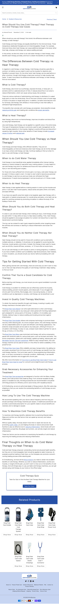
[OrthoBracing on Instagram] (31, 581)
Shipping (28, 591)
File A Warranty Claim (45, 589)
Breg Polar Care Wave (12, 334)
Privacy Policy (35, 591)
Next (55, 19)
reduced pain (20, 133)
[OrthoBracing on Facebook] (28, 581)
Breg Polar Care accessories (14, 376)
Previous (49, 19)
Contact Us (50, 584)
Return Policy (12, 589)
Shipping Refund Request (18, 591)
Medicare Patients (38, 584)
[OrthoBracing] (29, 7)
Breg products (28, 459)
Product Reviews (29, 586)
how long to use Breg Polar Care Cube (34, 360)
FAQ (45, 584)
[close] (57, 2)
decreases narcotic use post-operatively (15, 340)
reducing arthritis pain (9, 110)
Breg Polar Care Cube (12, 348)
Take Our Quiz (29, 486)
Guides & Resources (15, 19)
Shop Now (49, 3)
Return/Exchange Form (33, 589)
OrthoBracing (31, 597)
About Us (8, 584)
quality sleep (13, 425)
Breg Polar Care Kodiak (12, 320)
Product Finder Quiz (17, 584)
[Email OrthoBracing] (33, 581)
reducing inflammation (32, 427)
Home (4, 19)
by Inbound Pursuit (7, 32)
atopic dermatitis (43, 110)
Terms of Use (43, 591)
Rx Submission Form (21, 589)
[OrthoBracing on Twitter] (26, 581)
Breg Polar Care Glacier (12, 309)
